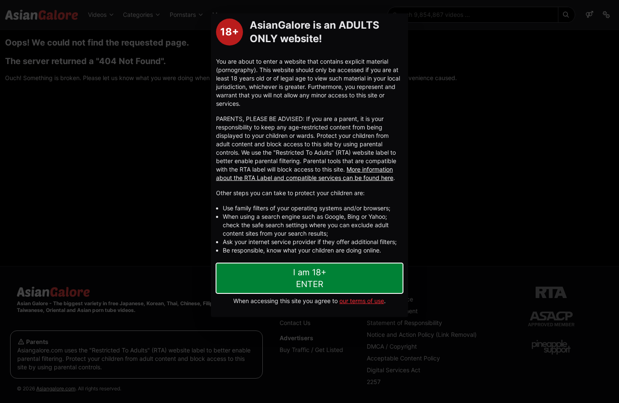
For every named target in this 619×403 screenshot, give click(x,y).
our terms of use (361, 300)
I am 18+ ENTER (309, 278)
